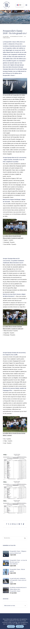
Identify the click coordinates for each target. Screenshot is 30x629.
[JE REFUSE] (28, 623)
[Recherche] (15, 538)
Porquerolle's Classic (17, 36)
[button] (7, 524)
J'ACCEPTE (11, 626)
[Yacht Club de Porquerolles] (6, 5)
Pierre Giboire (6, 37)
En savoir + (23, 624)
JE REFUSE (20, 626)
